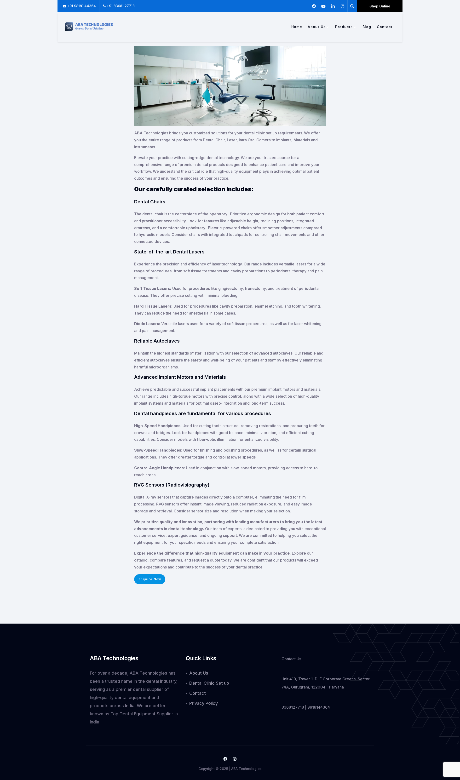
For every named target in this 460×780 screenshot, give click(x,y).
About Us (317, 27)
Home (296, 27)
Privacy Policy (203, 703)
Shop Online (379, 6)
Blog (366, 27)
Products (344, 27)
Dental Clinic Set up (209, 683)
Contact (384, 27)
